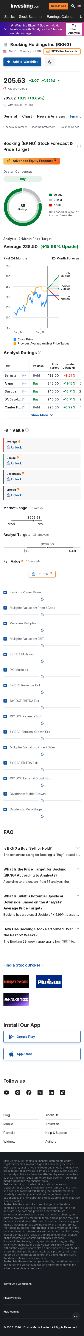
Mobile (8, 1124)
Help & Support (56, 1132)
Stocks (9, 17)
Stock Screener (30, 17)
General (10, 116)
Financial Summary (15, 127)
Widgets (9, 1141)
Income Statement (43, 127)
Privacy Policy (12, 1297)
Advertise (52, 1124)
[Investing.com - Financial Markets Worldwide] (25, 6)
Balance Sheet (70, 127)
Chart (27, 116)
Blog (6, 1115)
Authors (50, 1141)
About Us (51, 1115)
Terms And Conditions (17, 1283)
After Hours (15, 105)
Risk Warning (11, 1311)
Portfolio (9, 1132)
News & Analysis (51, 116)
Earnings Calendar (61, 17)
